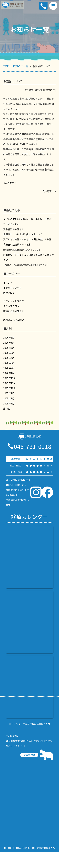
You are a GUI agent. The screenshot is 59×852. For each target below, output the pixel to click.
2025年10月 (9, 388)
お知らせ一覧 (20, 66)
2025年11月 (9, 383)
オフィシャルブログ (13, 301)
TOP (6, 66)
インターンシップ (12, 287)
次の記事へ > (49, 191)
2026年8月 (8, 337)
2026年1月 (8, 373)
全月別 (6, 408)
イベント (7, 282)
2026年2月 (8, 368)
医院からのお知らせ (13, 311)
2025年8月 (8, 398)
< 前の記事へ (10, 183)
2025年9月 (8, 393)
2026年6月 (8, 347)
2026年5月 (8, 352)
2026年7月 (8, 342)
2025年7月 (8, 403)
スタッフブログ (11, 306)
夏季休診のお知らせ (13, 229)
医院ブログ (49, 90)
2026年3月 (8, 362)
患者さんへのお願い (13, 319)
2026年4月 (8, 357)
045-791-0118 (32, 446)
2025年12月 (9, 378)
